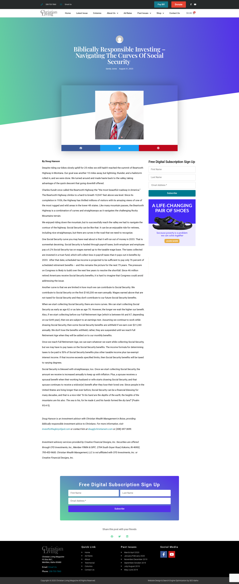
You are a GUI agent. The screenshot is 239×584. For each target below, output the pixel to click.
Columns (97, 13)
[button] (80, 148)
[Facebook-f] (191, 4)
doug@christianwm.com (100, 429)
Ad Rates (128, 13)
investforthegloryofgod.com (56, 429)
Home (68, 13)
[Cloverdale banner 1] (172, 267)
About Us (111, 13)
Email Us (52, 567)
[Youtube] (195, 4)
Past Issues (142, 13)
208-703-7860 (55, 571)
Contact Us (174, 13)
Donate (178, 4)
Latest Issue (82, 13)
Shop (159, 13)
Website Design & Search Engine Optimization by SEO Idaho (173, 580)
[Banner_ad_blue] (172, 222)
